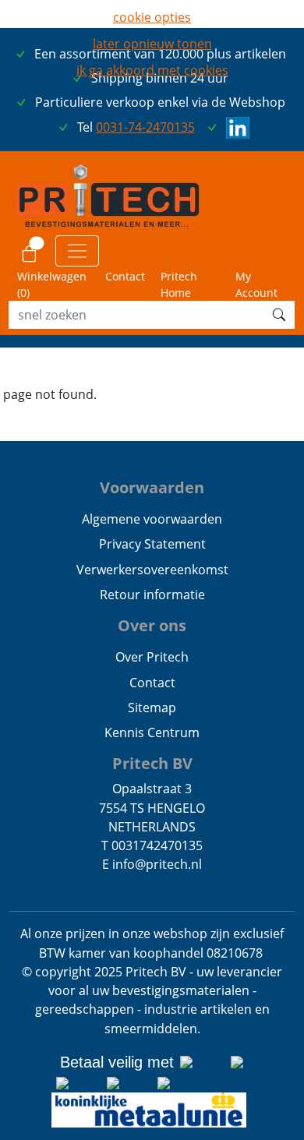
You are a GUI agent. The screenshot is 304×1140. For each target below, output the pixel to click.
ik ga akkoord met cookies (152, 70)
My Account (256, 284)
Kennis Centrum (152, 732)
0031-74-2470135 (145, 127)
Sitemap (152, 707)
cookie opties (152, 17)
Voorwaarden (152, 487)
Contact (125, 276)
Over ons (152, 625)
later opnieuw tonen (152, 43)
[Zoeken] (279, 315)
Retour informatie (152, 594)
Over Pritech (152, 656)
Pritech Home (179, 284)
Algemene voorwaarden (152, 519)
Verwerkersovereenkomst (152, 569)
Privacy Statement (152, 543)
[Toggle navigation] (77, 250)
